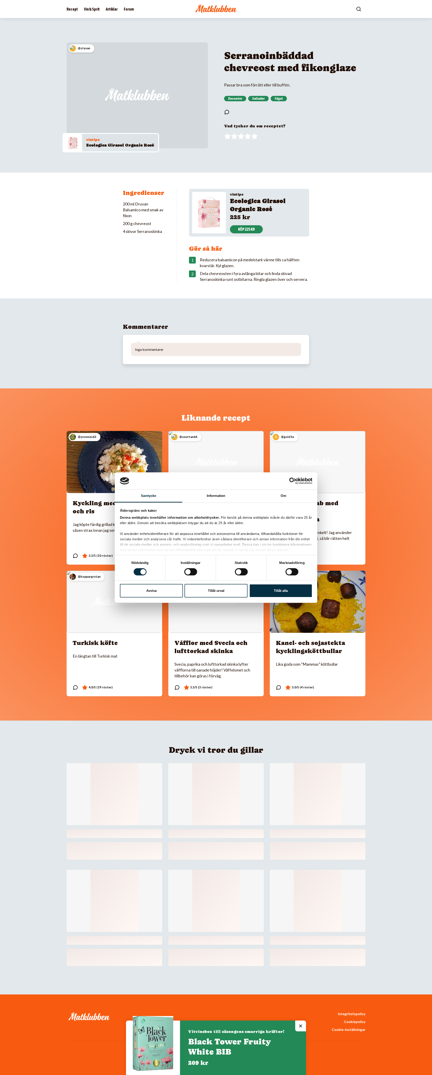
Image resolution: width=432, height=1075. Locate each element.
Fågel (279, 98)
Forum (129, 9)
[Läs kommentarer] (227, 112)
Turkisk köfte (95, 642)
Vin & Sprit (92, 9)
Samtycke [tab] (148, 496)
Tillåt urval (216, 591)
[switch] (190, 571)
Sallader (258, 98)
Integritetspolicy (351, 1014)
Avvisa (151, 591)
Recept (72, 9)
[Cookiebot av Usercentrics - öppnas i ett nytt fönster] (292, 481)
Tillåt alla (281, 591)
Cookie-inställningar (348, 1029)
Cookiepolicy (354, 1021)
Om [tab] (283, 496)
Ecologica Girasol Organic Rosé (120, 145)
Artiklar (112, 9)
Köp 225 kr (246, 229)
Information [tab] (216, 496)
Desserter (235, 98)
